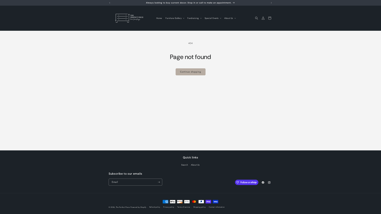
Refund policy (154, 207)
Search (184, 164)
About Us (195, 164)
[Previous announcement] (109, 3)
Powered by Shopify (138, 207)
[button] (175, 18)
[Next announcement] (271, 3)
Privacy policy (168, 207)
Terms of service (183, 207)
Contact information (217, 207)
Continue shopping (190, 71)
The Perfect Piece (123, 207)
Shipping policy (199, 207)
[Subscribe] (159, 182)
